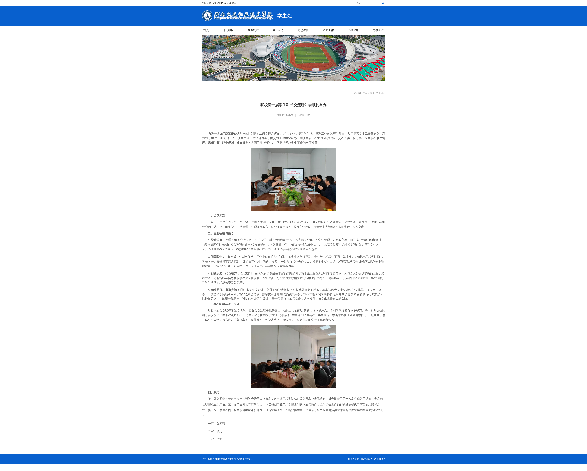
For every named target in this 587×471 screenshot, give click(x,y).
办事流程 (378, 30)
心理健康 (353, 30)
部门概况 (228, 30)
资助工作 (328, 30)
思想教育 (303, 30)
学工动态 (278, 30)
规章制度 (253, 30)
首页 (206, 30)
